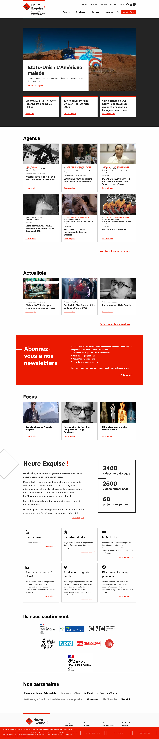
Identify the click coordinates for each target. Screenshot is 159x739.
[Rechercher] (118, 14)
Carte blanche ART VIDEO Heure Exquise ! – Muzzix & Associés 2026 (39, 228)
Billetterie (130, 12)
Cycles (87, 726)
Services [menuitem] (95, 12)
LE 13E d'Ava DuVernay (114, 229)
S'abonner (126, 375)
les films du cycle (35, 85)
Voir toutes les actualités (115, 324)
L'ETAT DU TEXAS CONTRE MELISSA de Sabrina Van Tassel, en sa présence (116, 181)
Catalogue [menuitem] (80, 12)
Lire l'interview (108, 114)
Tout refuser (118, 733)
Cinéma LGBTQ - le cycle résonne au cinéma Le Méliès (40, 306)
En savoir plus (70, 114)
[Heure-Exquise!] (34, 9)
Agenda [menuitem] (66, 12)
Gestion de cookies (126, 724)
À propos (84, 4)
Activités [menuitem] (109, 12)
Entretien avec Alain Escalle (116, 305)
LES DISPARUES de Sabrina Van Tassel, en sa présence (78, 180)
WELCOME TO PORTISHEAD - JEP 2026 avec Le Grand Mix (41, 178)
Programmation (109, 723)
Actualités (93, 4)
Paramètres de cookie (92, 733)
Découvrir (29, 114)
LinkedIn (134, 4)
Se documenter (109, 726)
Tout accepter (144, 733)
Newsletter (113, 4)
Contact (122, 4)
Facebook (127, 4)
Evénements (89, 723)
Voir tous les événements (115, 251)
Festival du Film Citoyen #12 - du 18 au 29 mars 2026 (79, 306)
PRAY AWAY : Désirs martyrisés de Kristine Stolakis (75, 232)
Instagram (130, 4)
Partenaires (103, 4)
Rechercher (55, 18)
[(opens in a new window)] (48, 643)
